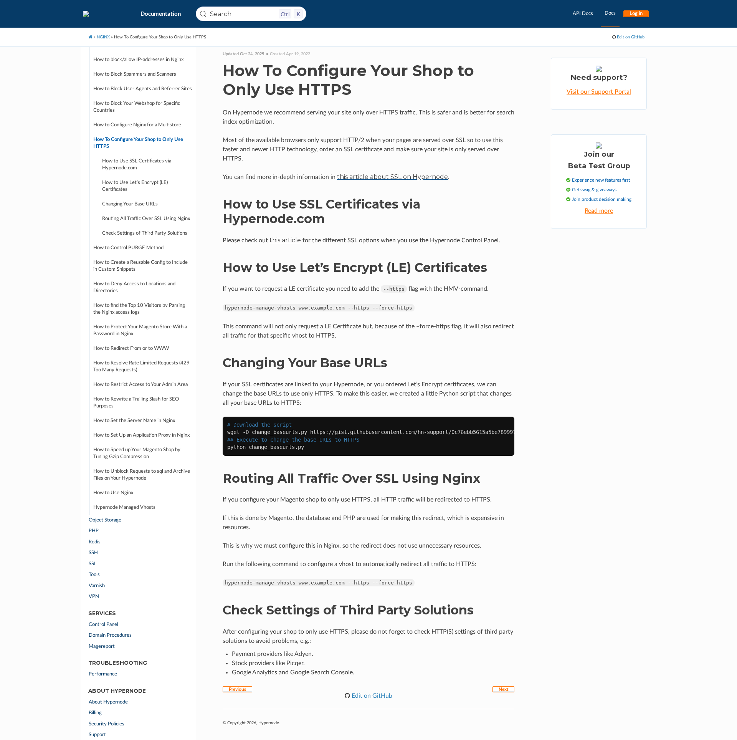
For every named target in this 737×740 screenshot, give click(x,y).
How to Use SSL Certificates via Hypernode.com (136, 165)
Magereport (102, 646)
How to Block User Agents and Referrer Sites (142, 88)
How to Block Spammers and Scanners (134, 74)
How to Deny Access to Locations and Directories (134, 287)
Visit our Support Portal (599, 92)
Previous (237, 689)
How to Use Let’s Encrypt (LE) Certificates (135, 186)
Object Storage (105, 520)
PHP (94, 530)
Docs (610, 13)
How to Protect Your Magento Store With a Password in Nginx (140, 330)
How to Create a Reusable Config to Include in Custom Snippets (140, 266)
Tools (94, 574)
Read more (599, 211)
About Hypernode (108, 702)
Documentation (160, 14)
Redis (95, 542)
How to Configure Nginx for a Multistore (137, 125)
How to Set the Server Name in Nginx (134, 420)
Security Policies (106, 724)
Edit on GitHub (630, 37)
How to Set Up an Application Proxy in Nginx (141, 435)
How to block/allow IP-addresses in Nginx (138, 59)
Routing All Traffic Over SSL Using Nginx (146, 218)
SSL (93, 563)
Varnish (97, 585)
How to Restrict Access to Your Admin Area (140, 384)
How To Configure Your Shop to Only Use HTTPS (138, 143)
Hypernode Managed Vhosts (124, 507)
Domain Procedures (110, 635)
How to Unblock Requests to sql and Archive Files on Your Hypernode (141, 475)
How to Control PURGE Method (128, 247)
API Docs (583, 13)
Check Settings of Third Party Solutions (144, 233)
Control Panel (103, 624)
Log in (636, 13)
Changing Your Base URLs (130, 204)
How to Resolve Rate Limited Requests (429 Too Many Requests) (141, 366)
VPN (94, 596)
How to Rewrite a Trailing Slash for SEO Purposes (136, 403)
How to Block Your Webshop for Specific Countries (136, 107)
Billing (95, 712)
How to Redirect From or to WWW (131, 348)
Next (503, 689)
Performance (103, 674)
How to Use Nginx (113, 492)
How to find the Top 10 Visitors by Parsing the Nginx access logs (139, 309)
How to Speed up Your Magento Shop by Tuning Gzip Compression (136, 453)
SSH (93, 552)
